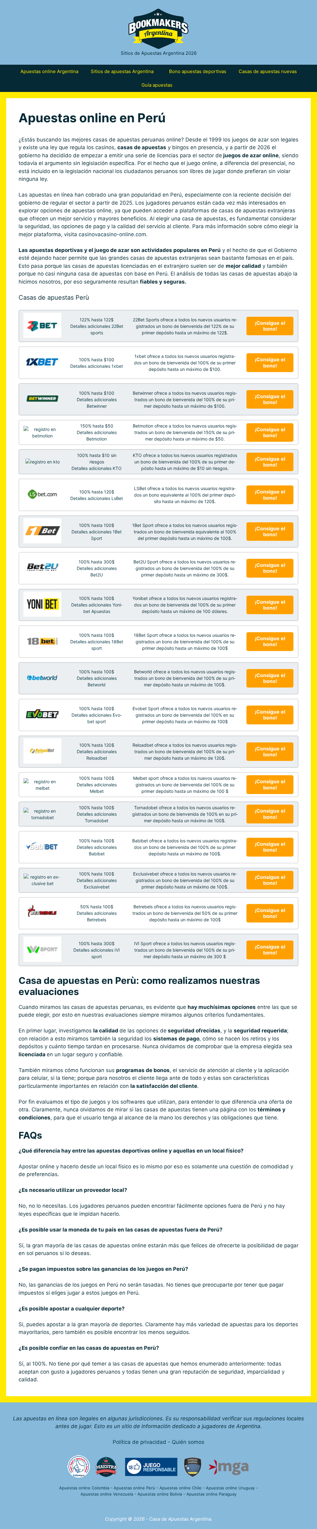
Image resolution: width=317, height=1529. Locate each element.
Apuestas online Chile (180, 1487)
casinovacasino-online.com (112, 234)
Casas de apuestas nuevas (268, 71)
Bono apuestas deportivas (197, 71)
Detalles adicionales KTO (97, 468)
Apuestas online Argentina (49, 71)
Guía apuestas (156, 85)
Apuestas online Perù (134, 1487)
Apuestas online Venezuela (106, 1494)
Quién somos (188, 1442)
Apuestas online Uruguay (230, 1487)
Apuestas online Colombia (84, 1487)
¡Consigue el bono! (270, 326)
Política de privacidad (139, 1442)
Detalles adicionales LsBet (96, 498)
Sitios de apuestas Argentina (122, 71)
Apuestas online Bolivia (159, 1494)
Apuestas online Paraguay (211, 1494)
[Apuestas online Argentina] (158, 28)
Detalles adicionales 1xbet (96, 366)
